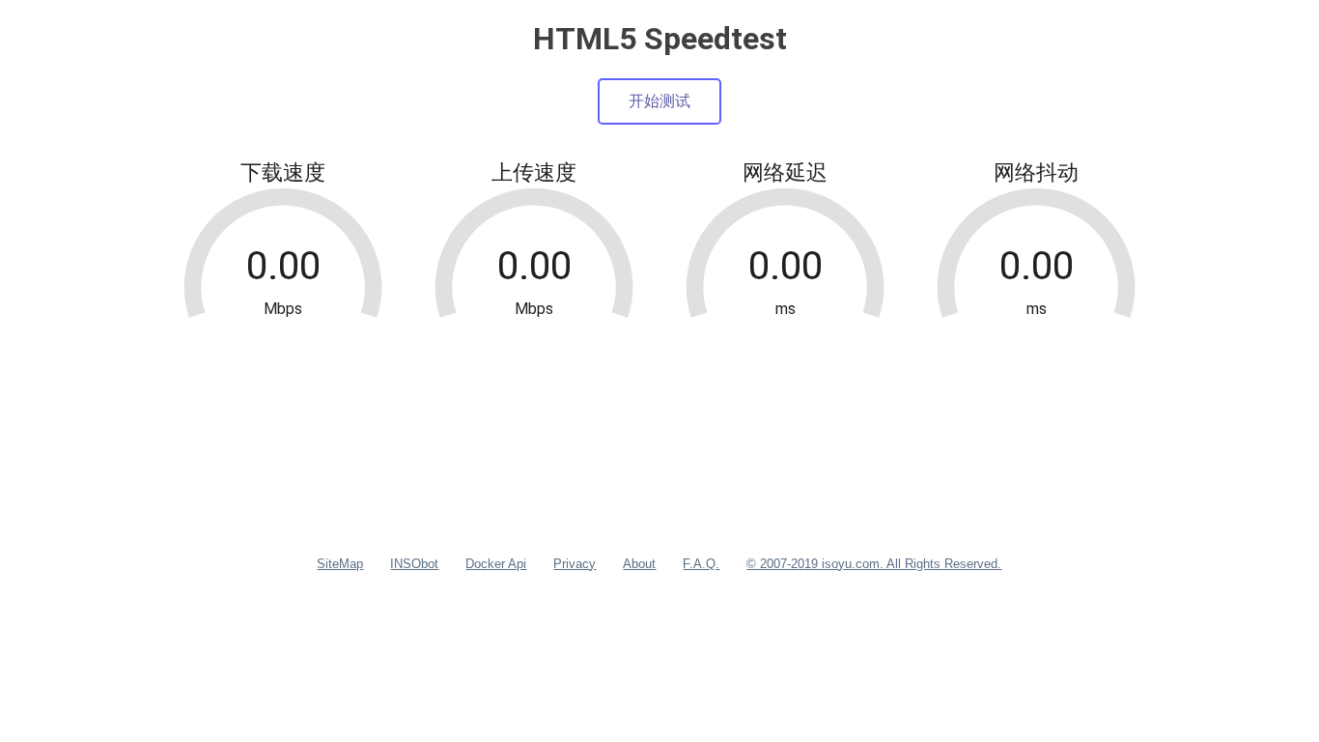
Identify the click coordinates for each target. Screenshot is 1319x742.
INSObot (414, 563)
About (639, 563)
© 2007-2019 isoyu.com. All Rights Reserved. (873, 563)
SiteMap (340, 563)
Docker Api (495, 563)
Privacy (574, 563)
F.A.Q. (701, 563)
